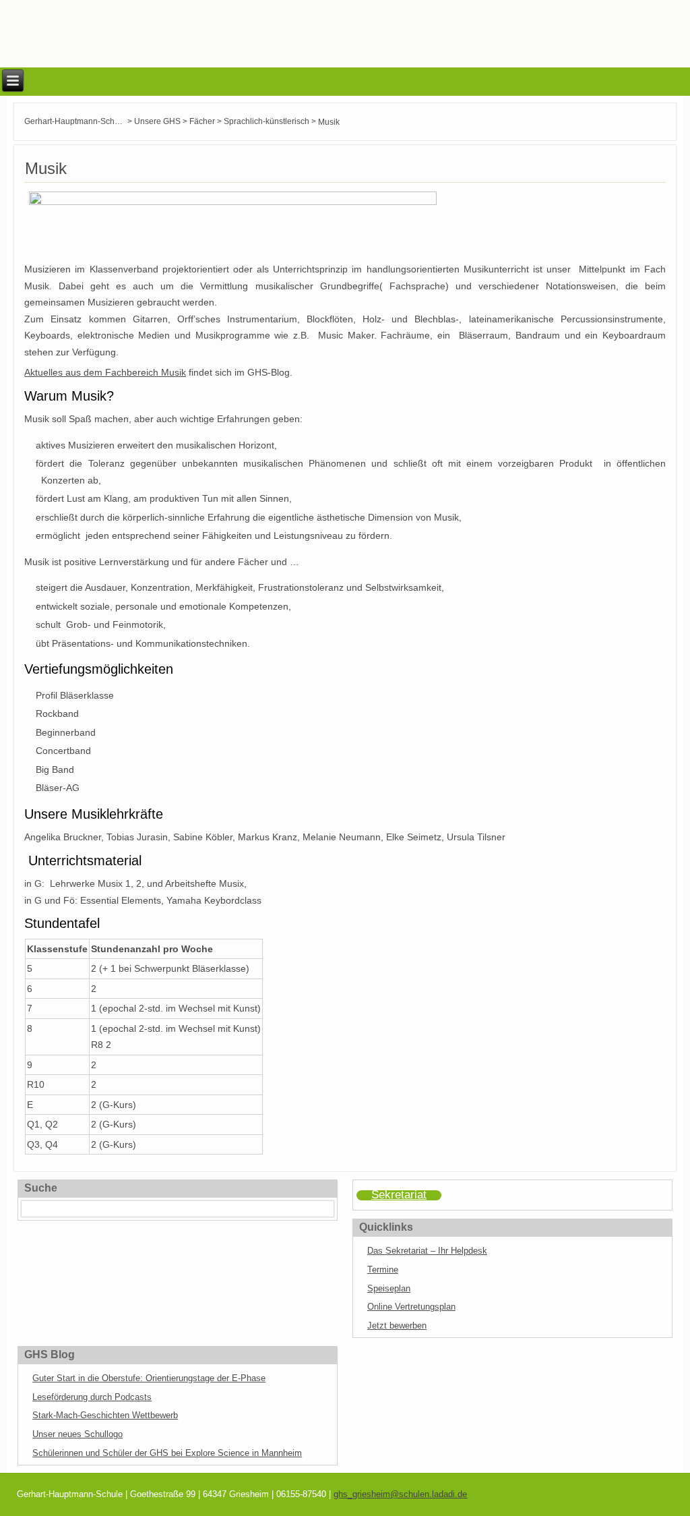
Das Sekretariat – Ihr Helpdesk (427, 1251)
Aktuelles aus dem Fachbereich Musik (105, 372)
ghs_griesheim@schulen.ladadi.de (400, 1494)
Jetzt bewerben (397, 1325)
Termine (382, 1269)
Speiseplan (388, 1288)
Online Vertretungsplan (411, 1307)
